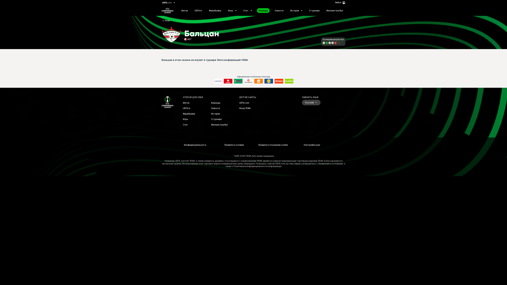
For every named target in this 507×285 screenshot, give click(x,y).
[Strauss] (228, 81)
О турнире (216, 119)
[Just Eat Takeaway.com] (258, 81)
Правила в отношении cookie (273, 145)
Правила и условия (234, 145)
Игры (185, 119)
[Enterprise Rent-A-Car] (238, 81)
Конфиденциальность (195, 145)
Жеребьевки (189, 114)
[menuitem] (185, 10)
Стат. (185, 125)
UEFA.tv (186, 108)
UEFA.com (244, 103)
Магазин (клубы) (219, 125)
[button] (232, 10)
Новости (215, 108)
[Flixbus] (289, 81)
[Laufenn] (218, 81)
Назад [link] (167, 20)
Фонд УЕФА (245, 108)
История (215, 114)
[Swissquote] (248, 81)
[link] (185, 10)
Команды (215, 103)
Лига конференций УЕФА (167, 10)
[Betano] (279, 81)
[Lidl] (268, 81)
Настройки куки (312, 145)
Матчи (186, 103)
